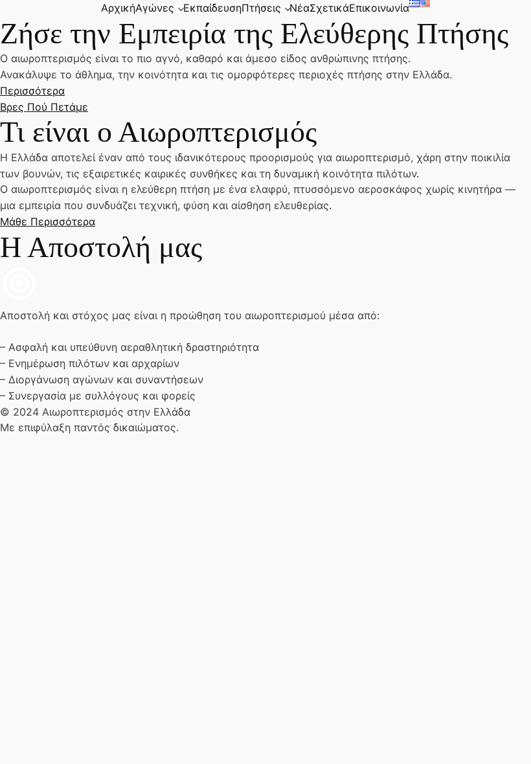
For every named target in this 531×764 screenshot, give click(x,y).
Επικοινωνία (379, 7)
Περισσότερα (32, 90)
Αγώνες (154, 7)
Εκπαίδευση (212, 7)
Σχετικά (329, 7)
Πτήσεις (261, 7)
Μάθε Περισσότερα (47, 221)
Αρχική (118, 7)
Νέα (299, 7)
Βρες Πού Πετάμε (44, 106)
